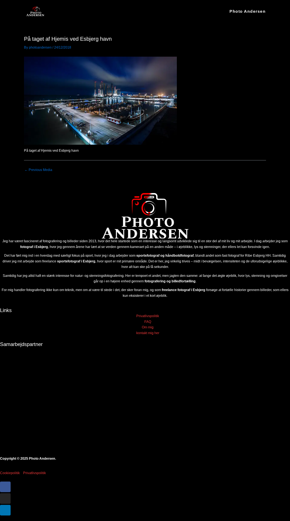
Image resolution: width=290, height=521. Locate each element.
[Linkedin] (5, 510)
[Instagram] (5, 498)
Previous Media (38, 170)
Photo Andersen (247, 11)
